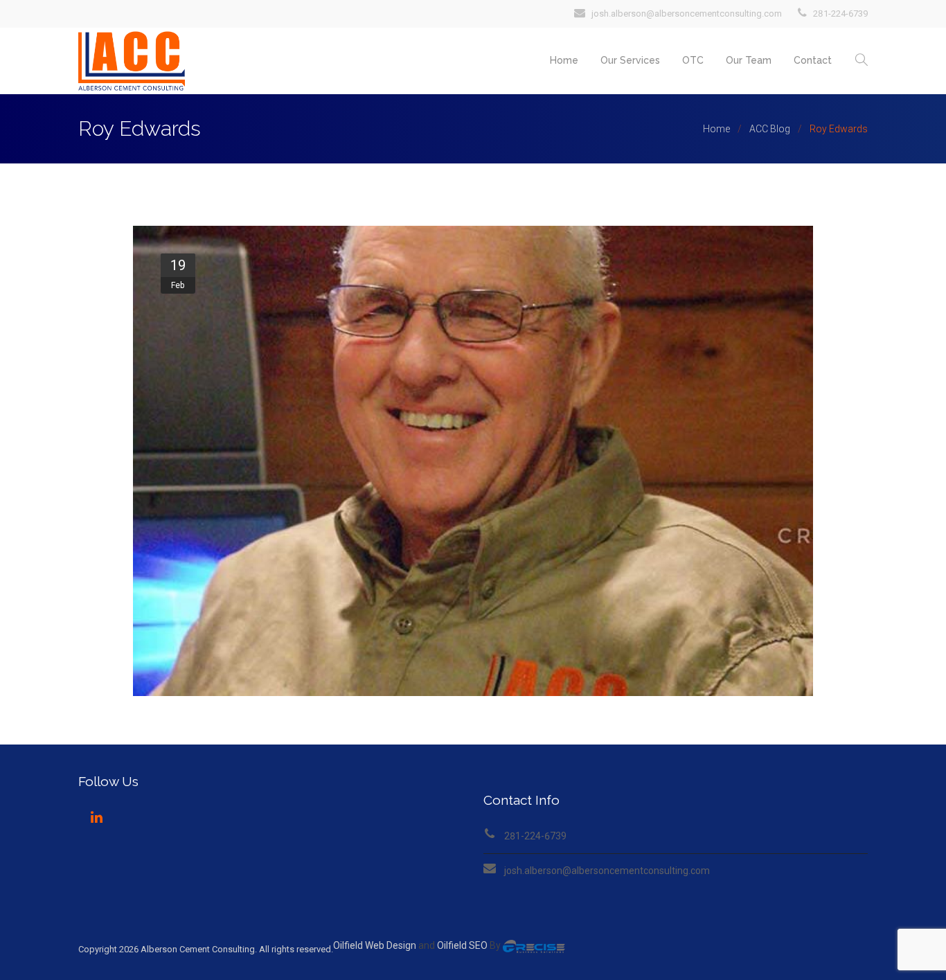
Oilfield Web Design (374, 945)
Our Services (630, 60)
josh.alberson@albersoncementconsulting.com (607, 870)
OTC (693, 60)
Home (564, 60)
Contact (813, 60)
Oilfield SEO (462, 945)
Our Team (748, 60)
